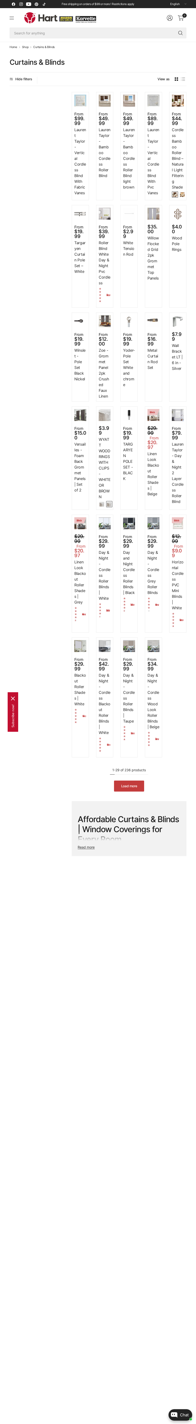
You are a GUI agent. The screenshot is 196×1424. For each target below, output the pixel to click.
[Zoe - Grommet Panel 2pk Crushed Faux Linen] (105, 321)
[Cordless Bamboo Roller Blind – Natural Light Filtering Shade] (178, 101)
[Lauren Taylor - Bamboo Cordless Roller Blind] (105, 101)
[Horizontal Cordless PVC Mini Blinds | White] (178, 523)
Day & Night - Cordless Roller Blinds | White (104, 575)
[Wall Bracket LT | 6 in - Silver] (178, 321)
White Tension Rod (128, 248)
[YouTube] (29, 4)
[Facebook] (13, 4)
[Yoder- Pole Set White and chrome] (129, 321)
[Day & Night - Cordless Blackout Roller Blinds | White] (105, 646)
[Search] (180, 32)
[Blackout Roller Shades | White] (80, 646)
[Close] (13, 699)
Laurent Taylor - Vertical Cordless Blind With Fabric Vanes (80, 161)
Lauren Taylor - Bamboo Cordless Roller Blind (104, 152)
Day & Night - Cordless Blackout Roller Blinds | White (104, 704)
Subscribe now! (13, 716)
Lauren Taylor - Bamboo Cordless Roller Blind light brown (129, 158)
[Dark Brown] (175, 194)
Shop (25, 47)
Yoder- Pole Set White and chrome (129, 367)
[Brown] (109, 504)
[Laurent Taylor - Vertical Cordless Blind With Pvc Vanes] (153, 101)
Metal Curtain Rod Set (152, 359)
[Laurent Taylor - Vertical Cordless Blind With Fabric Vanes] (80, 101)
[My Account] (169, 17)
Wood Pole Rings (177, 244)
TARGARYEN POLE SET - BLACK (128, 461)
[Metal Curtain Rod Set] (153, 321)
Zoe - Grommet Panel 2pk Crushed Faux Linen (104, 373)
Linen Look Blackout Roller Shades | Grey (80, 582)
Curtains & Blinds (44, 47)
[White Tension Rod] (129, 214)
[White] (102, 504)
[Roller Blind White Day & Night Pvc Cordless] (105, 214)
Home (13, 47)
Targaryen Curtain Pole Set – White (80, 257)
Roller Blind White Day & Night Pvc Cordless (104, 262)
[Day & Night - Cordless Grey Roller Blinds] (153, 523)
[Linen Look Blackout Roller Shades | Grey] (80, 523)
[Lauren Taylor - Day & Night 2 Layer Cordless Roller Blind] (178, 415)
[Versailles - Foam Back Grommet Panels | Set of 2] (80, 415)
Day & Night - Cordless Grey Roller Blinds (153, 572)
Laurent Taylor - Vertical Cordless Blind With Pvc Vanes (153, 161)
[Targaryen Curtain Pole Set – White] (80, 214)
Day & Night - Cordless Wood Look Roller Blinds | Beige (153, 701)
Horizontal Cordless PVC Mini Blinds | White (178, 585)
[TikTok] (44, 4)
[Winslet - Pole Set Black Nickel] (80, 321)
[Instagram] (21, 4)
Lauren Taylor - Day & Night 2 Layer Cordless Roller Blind (178, 473)
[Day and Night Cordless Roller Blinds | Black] (129, 523)
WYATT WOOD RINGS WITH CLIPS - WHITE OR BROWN (104, 468)
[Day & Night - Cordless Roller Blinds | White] (105, 523)
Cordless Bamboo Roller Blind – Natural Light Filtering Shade (178, 158)
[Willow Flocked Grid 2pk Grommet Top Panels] (153, 214)
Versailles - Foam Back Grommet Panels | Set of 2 (80, 467)
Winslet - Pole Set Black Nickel (80, 364)
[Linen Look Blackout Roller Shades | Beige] (153, 415)
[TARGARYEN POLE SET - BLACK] (129, 415)
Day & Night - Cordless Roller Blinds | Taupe (129, 698)
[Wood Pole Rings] (178, 214)
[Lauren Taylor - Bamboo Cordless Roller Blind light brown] (129, 101)
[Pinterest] (36, 4)
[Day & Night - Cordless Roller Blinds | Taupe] (129, 646)
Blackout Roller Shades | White (80, 689)
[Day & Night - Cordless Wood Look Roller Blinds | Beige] (153, 646)
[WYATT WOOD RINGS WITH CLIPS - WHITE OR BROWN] (105, 415)
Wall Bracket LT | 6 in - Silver (177, 357)
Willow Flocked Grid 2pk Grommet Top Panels (153, 258)
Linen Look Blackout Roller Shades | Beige (153, 473)
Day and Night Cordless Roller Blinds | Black (129, 572)
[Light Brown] (182, 194)
